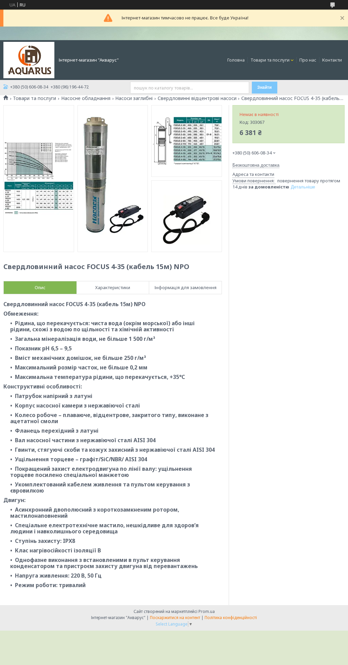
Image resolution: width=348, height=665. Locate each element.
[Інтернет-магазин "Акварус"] (28, 59)
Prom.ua (206, 611)
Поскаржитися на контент (175, 617)
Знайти (264, 87)
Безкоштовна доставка (255, 165)
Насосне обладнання (85, 98)
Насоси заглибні (134, 98)
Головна (236, 60)
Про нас (307, 60)
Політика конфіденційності (231, 617)
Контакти (332, 60)
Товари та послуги (270, 60)
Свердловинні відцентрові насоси (197, 98)
